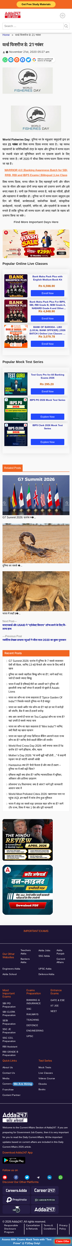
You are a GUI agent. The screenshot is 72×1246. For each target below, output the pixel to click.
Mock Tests (45, 1067)
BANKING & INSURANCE (33, 1002)
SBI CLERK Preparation (9, 1013)
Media (6, 1078)
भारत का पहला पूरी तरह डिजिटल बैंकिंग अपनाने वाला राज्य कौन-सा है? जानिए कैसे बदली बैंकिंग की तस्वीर (36, 738)
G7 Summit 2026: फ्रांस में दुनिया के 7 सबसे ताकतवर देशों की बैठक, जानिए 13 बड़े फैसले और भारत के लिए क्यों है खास (37, 664)
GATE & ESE (58, 1000)
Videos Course (47, 1078)
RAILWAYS (32, 1014)
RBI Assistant (10, 1046)
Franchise (8, 1089)
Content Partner (11, 1095)
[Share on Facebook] (22, 59)
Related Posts (12, 468)
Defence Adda (46, 974)
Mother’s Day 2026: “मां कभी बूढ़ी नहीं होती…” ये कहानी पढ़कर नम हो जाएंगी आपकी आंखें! (37, 757)
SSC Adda (44, 956)
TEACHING (32, 1019)
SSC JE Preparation (9, 1031)
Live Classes (46, 1073)
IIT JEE (55, 1005)
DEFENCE (32, 1025)
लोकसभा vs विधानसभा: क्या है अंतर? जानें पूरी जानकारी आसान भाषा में (36, 786)
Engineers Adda (11, 968)
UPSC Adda (45, 968)
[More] (62, 15)
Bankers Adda (25, 961)
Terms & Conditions (50, 1227)
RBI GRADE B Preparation (10, 1053)
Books (42, 1089)
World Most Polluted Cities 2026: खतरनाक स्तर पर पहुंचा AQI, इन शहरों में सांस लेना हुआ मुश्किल (37, 796)
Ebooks (43, 1084)
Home (6, 34)
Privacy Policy (63, 1227)
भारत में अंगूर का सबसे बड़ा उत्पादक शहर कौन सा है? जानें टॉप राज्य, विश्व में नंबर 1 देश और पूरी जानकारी (36, 805)
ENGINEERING (35, 1030)
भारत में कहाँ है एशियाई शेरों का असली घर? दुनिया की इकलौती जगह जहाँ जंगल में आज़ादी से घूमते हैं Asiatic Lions (34, 688)
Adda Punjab (60, 952)
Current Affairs (61, 961)
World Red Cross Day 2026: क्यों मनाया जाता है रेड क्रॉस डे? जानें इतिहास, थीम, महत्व (36, 747)
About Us (8, 1067)
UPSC (29, 1036)
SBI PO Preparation (9, 1005)
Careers (17, 1083)
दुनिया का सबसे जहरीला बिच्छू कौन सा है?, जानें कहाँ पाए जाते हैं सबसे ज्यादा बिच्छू (35, 676)
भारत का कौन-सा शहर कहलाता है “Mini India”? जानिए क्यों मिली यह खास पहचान (35, 728)
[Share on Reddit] (16, 59)
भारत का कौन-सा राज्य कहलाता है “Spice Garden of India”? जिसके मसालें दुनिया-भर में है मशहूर (35, 699)
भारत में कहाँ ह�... (11, 613)
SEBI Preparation (9, 1022)
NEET (54, 1011)
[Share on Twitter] (28, 59)
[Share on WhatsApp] (5, 59)
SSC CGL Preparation (9, 1039)
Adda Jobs (44, 950)
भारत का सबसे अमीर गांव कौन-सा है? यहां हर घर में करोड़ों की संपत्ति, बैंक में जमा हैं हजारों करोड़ (36, 709)
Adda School (10, 974)
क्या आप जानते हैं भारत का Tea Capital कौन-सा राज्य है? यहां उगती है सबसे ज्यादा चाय (37, 718)
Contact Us (9, 1073)
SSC (28, 1008)
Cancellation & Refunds (33, 1227)
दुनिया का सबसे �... (12, 565)
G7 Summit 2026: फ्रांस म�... (19, 517)
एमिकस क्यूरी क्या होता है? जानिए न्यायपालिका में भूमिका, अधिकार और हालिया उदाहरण (35, 776)
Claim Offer (62, 1241)
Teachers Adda (26, 952)
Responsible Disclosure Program (11, 1228)
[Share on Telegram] (10, 59)
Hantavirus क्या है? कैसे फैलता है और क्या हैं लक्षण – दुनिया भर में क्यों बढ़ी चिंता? (35, 767)
